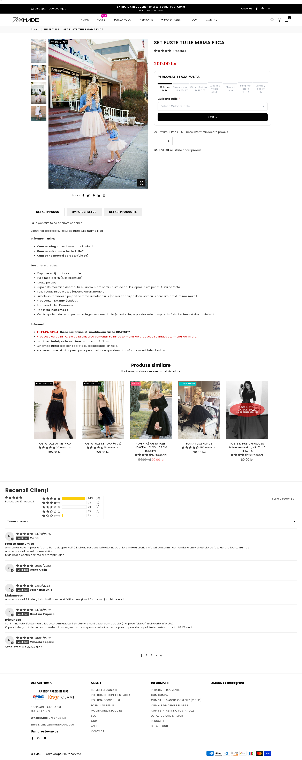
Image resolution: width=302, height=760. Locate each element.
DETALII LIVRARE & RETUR (167, 716)
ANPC (95, 726)
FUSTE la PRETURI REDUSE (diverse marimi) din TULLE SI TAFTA (247, 447)
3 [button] (151, 655)
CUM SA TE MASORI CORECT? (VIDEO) (176, 700)
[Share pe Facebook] (83, 195)
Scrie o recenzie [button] (283, 499)
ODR (195, 20)
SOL (93, 716)
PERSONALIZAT (59, 42)
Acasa (35, 29)
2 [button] (146, 655)
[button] (163, 51)
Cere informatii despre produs (206, 132)
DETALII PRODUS (47, 212)
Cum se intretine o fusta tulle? (60, 251)
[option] (98, 114)
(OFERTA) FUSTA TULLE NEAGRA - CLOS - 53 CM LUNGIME (151, 447)
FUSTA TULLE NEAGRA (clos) (103, 444)
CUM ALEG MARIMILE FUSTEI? (169, 705)
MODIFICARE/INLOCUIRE (106, 711)
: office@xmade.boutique (56, 725)
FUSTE (101, 19)
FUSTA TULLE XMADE (199, 444)
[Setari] (279, 20)
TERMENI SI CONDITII (104, 690)
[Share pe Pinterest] (94, 195)
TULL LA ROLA (122, 20)
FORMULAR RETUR (102, 705)
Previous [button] (52, 113)
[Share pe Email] (104, 195)
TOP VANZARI (187, 383)
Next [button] (144, 113)
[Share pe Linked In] (99, 195)
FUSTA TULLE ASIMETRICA (55, 444)
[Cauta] (272, 20)
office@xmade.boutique (50, 8)
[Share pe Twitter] (88, 195)
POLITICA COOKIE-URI (105, 700)
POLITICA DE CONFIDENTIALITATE (112, 695)
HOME (85, 20)
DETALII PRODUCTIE (123, 212)
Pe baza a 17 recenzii (19, 501)
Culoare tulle (169, 99)
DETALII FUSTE (160, 726)
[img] (25, 534)
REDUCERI (157, 721)
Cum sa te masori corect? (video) (62, 256)
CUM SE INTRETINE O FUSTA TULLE (172, 711)
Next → (212, 117)
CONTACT (212, 20)
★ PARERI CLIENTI (172, 20)
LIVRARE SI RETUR (84, 212)
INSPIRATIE (146, 20)
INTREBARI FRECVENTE (165, 690)
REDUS (135, 383)
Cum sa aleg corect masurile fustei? (65, 246)
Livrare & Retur (168, 132)
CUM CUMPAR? (161, 695)
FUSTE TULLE (51, 29)
